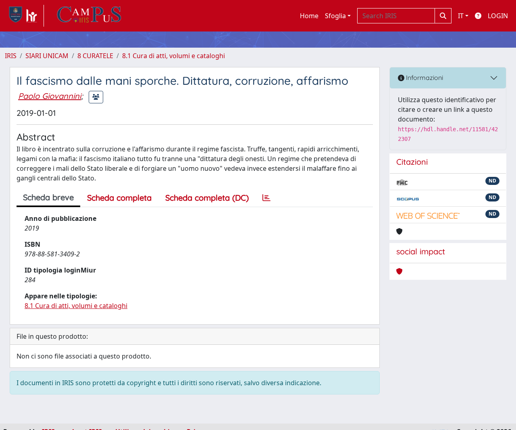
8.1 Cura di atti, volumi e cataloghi (173, 55)
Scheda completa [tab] (119, 198)
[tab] (266, 197)
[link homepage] (24, 16)
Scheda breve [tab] (48, 197)
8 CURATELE (95, 55)
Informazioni (423, 77)
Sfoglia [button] (335, 15)
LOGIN (498, 15)
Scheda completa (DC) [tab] (207, 198)
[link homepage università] (89, 16)
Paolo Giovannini (49, 96)
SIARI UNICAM (47, 55)
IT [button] (461, 15)
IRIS (11, 55)
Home (309, 15)
